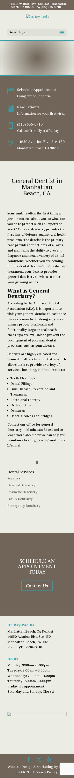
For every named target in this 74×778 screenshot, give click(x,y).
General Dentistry (21, 485)
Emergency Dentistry (23, 506)
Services (14, 478)
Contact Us (37, 585)
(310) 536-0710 (30, 124)
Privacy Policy (45, 772)
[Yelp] (49, 759)
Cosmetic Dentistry (22, 492)
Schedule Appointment (36, 89)
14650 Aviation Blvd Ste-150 (41, 141)
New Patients (28, 106)
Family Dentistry (19, 499)
